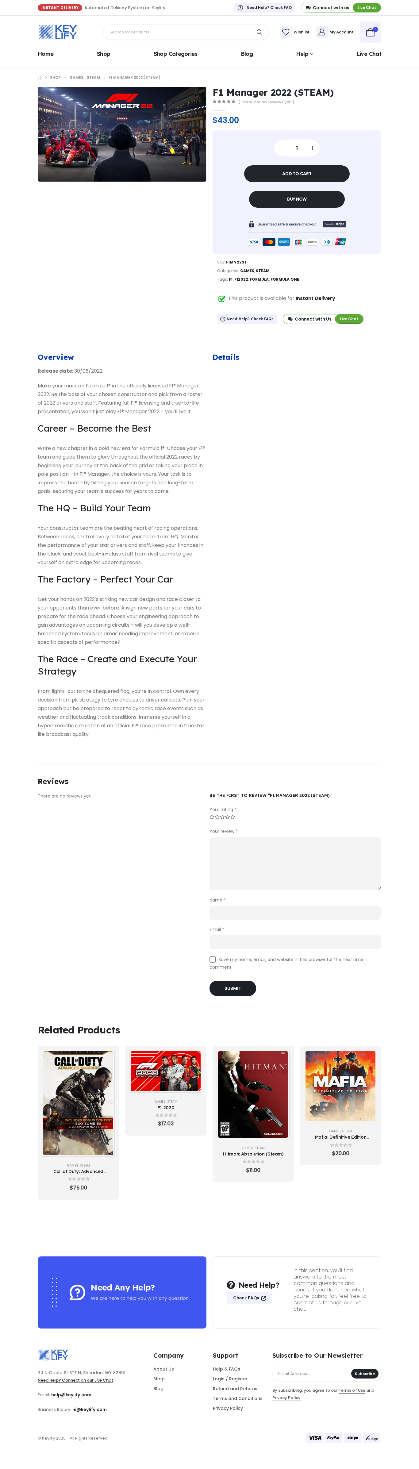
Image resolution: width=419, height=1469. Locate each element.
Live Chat (368, 53)
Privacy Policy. (287, 1398)
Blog (247, 53)
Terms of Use (352, 1390)
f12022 (241, 279)
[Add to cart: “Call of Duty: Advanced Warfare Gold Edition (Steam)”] (107, 1058)
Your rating (223, 809)
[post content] (78, 1103)
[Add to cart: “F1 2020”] (194, 1058)
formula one (285, 279)
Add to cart (297, 174)
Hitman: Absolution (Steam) (253, 1154)
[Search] (260, 32)
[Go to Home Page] (39, 77)
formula (259, 279)
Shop (103, 53)
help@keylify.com (71, 1395)
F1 (231, 279)
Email (217, 929)
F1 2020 (165, 1107)
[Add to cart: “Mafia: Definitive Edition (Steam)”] (369, 1058)
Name (218, 900)
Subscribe (365, 1373)
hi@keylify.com (89, 1409)
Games (247, 270)
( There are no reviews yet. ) (266, 102)
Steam (263, 270)
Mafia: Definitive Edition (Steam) (341, 1140)
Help (302, 53)
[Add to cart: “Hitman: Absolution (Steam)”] (281, 1058)
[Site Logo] (58, 32)
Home (45, 53)
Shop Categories (176, 53)
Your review (224, 831)
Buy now (297, 199)
